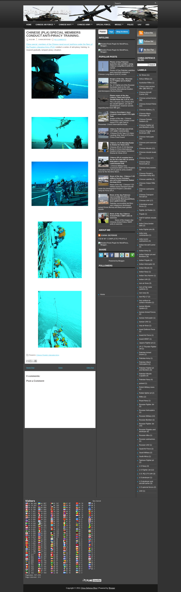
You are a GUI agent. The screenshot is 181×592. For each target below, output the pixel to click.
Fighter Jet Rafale (146, 210)
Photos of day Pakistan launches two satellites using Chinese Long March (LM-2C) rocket (121, 65)
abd (147, 25)
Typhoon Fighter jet (146, 460)
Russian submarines (147, 439)
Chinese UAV (144, 201)
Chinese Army (84, 24)
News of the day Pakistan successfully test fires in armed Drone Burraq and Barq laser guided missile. (122, 198)
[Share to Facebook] (35, 361)
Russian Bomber (145, 420)
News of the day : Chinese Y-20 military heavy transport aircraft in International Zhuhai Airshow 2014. (122, 179)
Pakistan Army (144, 358)
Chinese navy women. (147, 168)
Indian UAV (143, 279)
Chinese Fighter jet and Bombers (146, 126)
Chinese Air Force (45, 24)
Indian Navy (143, 272)
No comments (60, 39)
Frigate (142, 214)
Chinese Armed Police (147, 104)
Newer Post (30, 368)
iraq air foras (144, 326)
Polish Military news (146, 387)
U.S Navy (142, 466)
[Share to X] (33, 361)
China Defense (109, 235)
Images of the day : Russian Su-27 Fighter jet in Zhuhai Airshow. (121, 81)
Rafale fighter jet (145, 393)
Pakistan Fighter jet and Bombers (146, 369)
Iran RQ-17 (143, 297)
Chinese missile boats (147, 152)
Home (28, 25)
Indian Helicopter (145, 264)
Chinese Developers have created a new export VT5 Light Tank (122, 114)
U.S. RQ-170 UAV (146, 474)
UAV (139, 25)
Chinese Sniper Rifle (147, 183)
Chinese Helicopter (146, 137)
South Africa (143, 456)
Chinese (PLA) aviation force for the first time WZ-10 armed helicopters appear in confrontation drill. (122, 161)
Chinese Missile (145, 148)
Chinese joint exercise (147, 143)
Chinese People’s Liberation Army (47, 355)
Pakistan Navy (144, 380)
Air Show (142, 75)
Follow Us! (148, 41)
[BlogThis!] (30, 361)
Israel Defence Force (147, 329)
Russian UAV (144, 445)
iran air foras (144, 283)
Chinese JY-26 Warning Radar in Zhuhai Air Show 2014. (122, 144)
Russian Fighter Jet (146, 404)
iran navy (142, 293)
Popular (103, 32)
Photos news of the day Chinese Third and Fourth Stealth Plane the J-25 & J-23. (121, 98)
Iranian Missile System (144, 307)
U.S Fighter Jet (144, 470)
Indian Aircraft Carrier (147, 245)
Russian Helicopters (147, 410)
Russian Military (145, 416)
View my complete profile (112, 239)
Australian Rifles (145, 83)
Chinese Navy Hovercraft (144, 163)
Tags (111, 32)
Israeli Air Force (145, 335)
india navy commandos (144, 234)
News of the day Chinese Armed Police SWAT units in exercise (121, 216)
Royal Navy (143, 401)
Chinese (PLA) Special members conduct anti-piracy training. (53, 34)
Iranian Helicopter (146, 318)
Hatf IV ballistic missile (147, 218)
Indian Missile (144, 268)
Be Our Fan (149, 50)
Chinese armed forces (147, 98)
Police (130, 25)
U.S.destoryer (144, 478)
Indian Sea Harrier (146, 276)
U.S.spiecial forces (146, 487)
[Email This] (27, 361)
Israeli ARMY (144, 339)
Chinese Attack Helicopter (145, 115)
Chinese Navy (66, 24)
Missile (119, 24)
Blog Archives (122, 32)
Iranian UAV (143, 322)
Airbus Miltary (144, 79)
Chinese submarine (146, 189)
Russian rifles (144, 435)
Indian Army (143, 251)
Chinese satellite (145, 179)
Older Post (90, 368)
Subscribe (148, 33)
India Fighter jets (145, 229)
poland (142, 383)
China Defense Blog (47, 11)
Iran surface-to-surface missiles (145, 302)
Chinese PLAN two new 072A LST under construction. (121, 130)
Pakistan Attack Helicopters (145, 363)
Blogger (121, 261)
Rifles (141, 397)
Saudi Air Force (145, 449)
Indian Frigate (144, 260)
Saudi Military (144, 453)
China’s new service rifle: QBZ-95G (147, 88)
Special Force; (103, 25)
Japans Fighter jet (146, 343)
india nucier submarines (143, 240)
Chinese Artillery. (145, 110)
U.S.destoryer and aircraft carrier (146, 482)
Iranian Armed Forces (147, 312)
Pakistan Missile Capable (145, 375)
